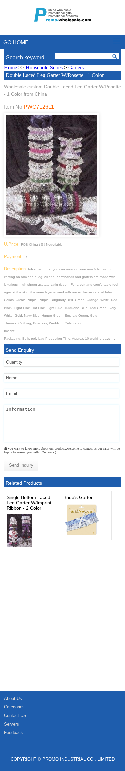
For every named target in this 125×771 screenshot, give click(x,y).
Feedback (13, 732)
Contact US (15, 715)
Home (10, 67)
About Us (13, 698)
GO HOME (16, 42)
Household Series (44, 67)
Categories (14, 706)
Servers (11, 724)
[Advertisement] (62, 625)
